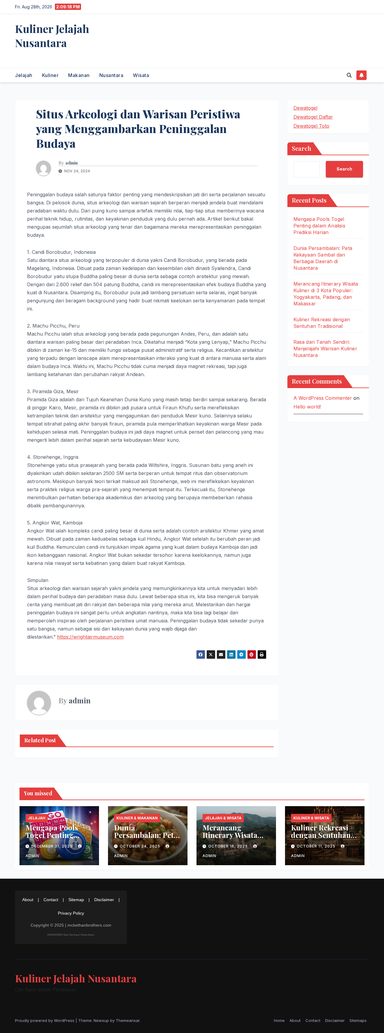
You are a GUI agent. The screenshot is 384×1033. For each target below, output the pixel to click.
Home (279, 1020)
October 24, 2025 (140, 846)
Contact (51, 899)
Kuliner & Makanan (137, 818)
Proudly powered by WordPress (45, 1020)
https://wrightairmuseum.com (90, 637)
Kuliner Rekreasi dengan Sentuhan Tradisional (321, 835)
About (27, 899)
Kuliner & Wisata (311, 818)
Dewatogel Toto (311, 126)
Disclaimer (104, 899)
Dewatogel (305, 108)
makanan (79, 75)
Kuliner (50, 75)
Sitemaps (358, 1020)
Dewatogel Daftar (313, 117)
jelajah (23, 75)
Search (301, 148)
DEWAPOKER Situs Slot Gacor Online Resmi (70, 935)
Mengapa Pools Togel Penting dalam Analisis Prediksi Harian (319, 225)
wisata (141, 75)
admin (71, 163)
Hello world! (307, 406)
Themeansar (128, 1020)
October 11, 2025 (317, 846)
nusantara (111, 75)
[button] (349, 75)
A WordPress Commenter (322, 398)
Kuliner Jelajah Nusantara (52, 35)
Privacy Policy (71, 913)
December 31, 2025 (52, 846)
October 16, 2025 (228, 846)
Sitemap (76, 899)
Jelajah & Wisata (223, 818)
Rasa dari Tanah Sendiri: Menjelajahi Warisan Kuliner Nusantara (325, 348)
